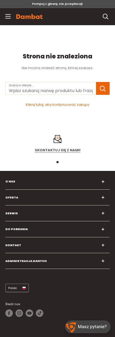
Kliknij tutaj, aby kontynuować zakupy (57, 104)
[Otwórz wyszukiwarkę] (106, 17)
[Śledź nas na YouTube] (29, 313)
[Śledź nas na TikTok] (39, 313)
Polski (12, 288)
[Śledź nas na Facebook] (9, 313)
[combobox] (50, 88)
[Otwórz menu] (8, 16)
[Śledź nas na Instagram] (19, 313)
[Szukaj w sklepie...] (103, 88)
